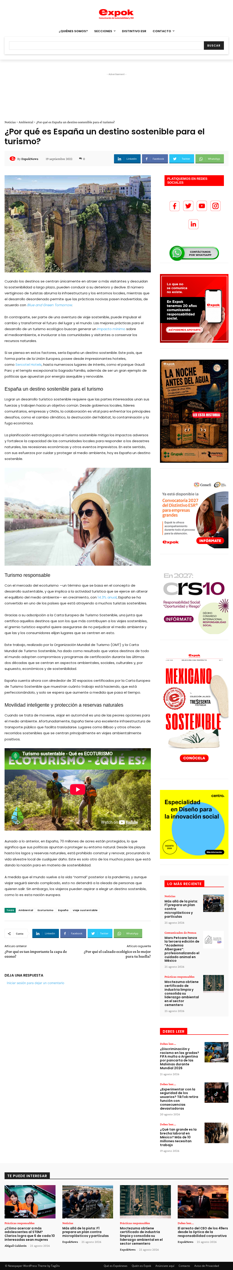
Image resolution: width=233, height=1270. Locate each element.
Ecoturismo (45, 910)
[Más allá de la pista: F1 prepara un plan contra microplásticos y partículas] (213, 903)
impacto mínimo (110, 329)
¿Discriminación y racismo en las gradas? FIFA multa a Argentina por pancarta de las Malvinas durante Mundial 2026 (179, 1058)
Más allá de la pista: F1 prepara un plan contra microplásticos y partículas (85, 1232)
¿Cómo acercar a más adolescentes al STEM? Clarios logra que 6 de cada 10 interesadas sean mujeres (30, 1234)
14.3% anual (107, 597)
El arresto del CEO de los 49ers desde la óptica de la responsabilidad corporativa (203, 1232)
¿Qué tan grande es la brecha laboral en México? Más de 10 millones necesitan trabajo (178, 1137)
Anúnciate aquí (164, 1266)
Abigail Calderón (16, 1245)
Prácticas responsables (180, 976)
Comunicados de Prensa (180, 932)
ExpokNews (29, 159)
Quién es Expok (141, 1266)
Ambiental (26, 122)
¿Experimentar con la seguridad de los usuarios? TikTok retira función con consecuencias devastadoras (179, 1099)
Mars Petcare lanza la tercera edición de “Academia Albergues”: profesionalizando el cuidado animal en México (182, 949)
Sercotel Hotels (28, 364)
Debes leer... (168, 1043)
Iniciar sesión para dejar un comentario (35, 983)
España (63, 910)
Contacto (184, 1266)
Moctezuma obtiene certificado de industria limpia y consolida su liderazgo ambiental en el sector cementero (182, 993)
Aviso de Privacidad (206, 1266)
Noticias (10, 122)
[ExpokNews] (13, 158)
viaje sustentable (85, 910)
